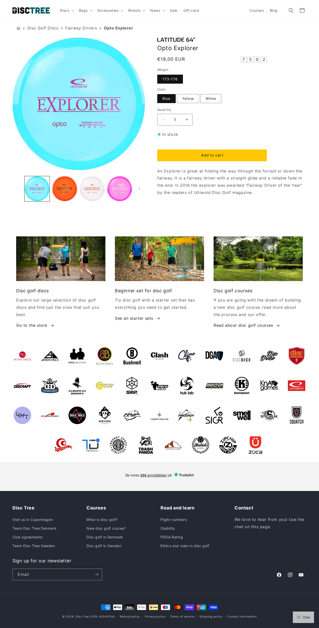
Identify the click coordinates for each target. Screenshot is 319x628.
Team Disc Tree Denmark (34, 528)
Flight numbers (173, 519)
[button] (66, 10)
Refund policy (130, 616)
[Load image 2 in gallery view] (64, 188)
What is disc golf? (102, 519)
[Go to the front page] (18, 28)
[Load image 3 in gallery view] (92, 188)
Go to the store (31, 325)
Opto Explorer (118, 27)
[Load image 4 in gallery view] (119, 188)
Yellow (188, 98)
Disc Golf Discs (43, 27)
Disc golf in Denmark (104, 537)
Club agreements (27, 537)
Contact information (241, 616)
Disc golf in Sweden (103, 546)
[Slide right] (139, 188)
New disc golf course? (106, 528)
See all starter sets (134, 318)
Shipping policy (211, 616)
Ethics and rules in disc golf (184, 546)
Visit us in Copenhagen (32, 519)
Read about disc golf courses (243, 325)
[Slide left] (17, 188)
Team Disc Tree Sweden (33, 546)
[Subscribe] (96, 574)
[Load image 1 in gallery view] (37, 188)
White (211, 98)
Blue (166, 98)
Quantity (164, 110)
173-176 (170, 79)
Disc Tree (82, 616)
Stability (167, 528)
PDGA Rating (171, 537)
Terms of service (182, 616)
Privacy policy (155, 616)
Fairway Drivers (81, 27)
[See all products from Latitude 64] (232, 39)
